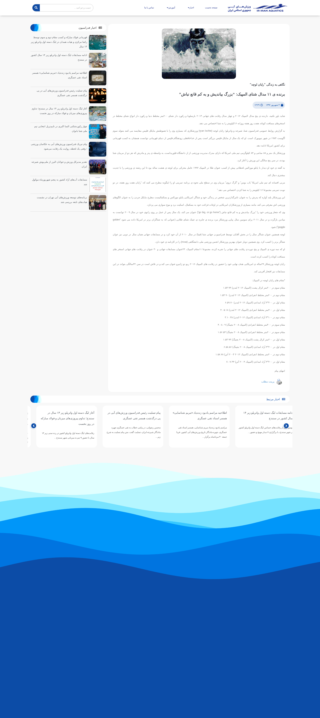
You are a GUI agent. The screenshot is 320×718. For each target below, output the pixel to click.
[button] (90, 27)
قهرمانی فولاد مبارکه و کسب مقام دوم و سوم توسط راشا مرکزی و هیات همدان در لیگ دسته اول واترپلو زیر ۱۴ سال (59, 42)
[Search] (36, 7)
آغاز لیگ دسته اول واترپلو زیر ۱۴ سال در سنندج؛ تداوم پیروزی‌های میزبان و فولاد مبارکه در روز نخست (127, 418)
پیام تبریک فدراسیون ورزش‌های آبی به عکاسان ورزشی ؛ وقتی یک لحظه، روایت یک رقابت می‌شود (61, 418)
